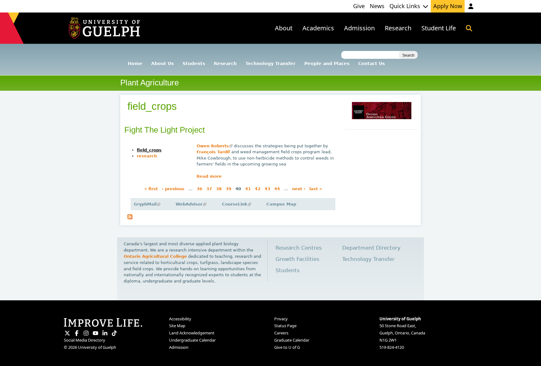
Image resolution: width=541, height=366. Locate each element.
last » (315, 188)
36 (199, 188)
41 (248, 188)
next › (298, 188)
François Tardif (213, 152)
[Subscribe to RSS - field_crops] (129, 218)
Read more (209, 176)
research (147, 156)
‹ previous (173, 188)
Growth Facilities (297, 259)
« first (151, 188)
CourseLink (236, 204)
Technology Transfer (270, 63)
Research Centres (299, 248)
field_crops (149, 150)
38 (219, 188)
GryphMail (146, 204)
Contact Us (371, 63)
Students (194, 63)
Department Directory (371, 248)
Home (135, 63)
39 (228, 188)
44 (277, 188)
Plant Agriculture (149, 82)
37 (209, 188)
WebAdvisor (190, 204)
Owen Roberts (214, 146)
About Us (162, 63)
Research (225, 63)
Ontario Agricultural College (155, 256)
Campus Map (281, 204)
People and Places (326, 63)
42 (257, 188)
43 (267, 188)
